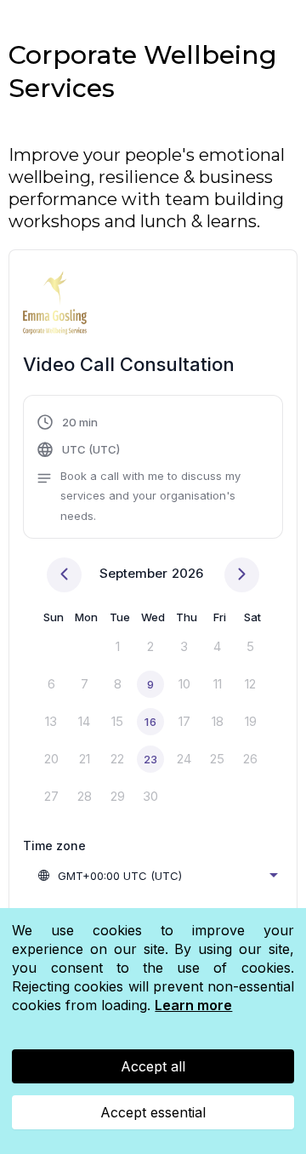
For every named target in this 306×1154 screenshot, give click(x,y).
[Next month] (241, 574)
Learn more (193, 1005)
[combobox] (157, 876)
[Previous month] (64, 574)
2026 (187, 573)
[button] (153, 468)
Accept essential (153, 1112)
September (133, 573)
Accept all (153, 1066)
